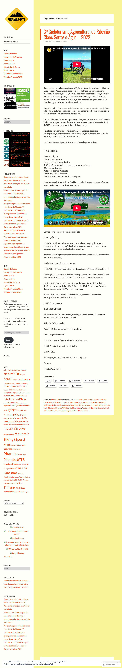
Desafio (6, 396)
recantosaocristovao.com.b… (16, 584)
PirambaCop (22, 454)
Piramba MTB (56, 399)
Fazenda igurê (14, 406)
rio (27, 464)
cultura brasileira (24, 393)
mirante (26, 424)
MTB (82, 405)
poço (16, 464)
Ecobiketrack (94, 402)
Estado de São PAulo (15, 399)
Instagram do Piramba (13, 57)
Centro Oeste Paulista (14, 386)
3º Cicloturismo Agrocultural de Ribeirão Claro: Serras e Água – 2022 (77, 34)
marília (25, 421)
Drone (11, 396)
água (27, 492)
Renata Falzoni (103, 408)
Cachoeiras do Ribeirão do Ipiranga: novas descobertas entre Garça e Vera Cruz (15, 213)
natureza (8, 449)
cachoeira (24, 379)
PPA (19, 464)
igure (23, 415)
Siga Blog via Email (10, 301)
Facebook (7, 355)
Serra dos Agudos (18, 477)
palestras (98, 405)
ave (19, 370)
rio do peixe (7, 469)
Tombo (25, 480)
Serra (13, 468)
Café (13, 384)
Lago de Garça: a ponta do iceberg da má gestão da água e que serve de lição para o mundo (17, 247)
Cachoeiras (7, 384)
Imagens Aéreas (9, 418)
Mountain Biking (9, 434)
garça (12, 410)
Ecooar (17, 396)
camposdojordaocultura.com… (16, 587)
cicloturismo (83, 402)
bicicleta (8, 374)
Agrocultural (64, 402)
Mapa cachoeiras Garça (11, 41)
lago (20, 421)
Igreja (20, 415)
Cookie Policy (49, 664)
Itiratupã (11, 421)
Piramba (51, 408)
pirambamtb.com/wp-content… (17, 581)
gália (15, 414)
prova (24, 464)
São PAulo (18, 480)
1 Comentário (83, 411)
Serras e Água (60, 411)
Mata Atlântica (8, 424)
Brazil (15, 380)
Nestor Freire (89, 405)
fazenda (14, 403)
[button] (10, 91)
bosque (22, 374)
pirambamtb (8, 464)
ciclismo (11, 390)
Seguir (8, 340)
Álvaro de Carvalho (18, 492)
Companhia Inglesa (11, 393)
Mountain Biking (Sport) (71, 405)
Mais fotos (8, 557)
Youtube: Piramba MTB (13, 77)
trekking (18, 483)
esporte (23, 395)
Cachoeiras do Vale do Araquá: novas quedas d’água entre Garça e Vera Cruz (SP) (16, 223)
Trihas (74, 411)
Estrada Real (7, 403)
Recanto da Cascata (89, 408)
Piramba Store (8, 37)
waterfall (8, 492)
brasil (76, 402)
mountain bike (14, 428)
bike (71, 402)
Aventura (23, 370)
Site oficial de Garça (12, 67)
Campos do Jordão (21, 384)
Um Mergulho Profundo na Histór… (20, 149)
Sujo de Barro (9, 70)
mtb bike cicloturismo (17, 445)
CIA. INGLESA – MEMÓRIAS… (20, 134)
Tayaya (69, 411)
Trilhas (22, 488)
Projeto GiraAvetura (73, 408)
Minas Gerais (18, 424)
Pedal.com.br (9, 60)
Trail (12, 483)
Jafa (16, 421)
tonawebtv (7, 483)
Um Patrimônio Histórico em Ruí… (19, 142)
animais (14, 370)
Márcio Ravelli (55, 405)
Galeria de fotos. (10, 54)
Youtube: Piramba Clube (13, 74)
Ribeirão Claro (49, 411)
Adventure (8, 370)
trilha (15, 488)
